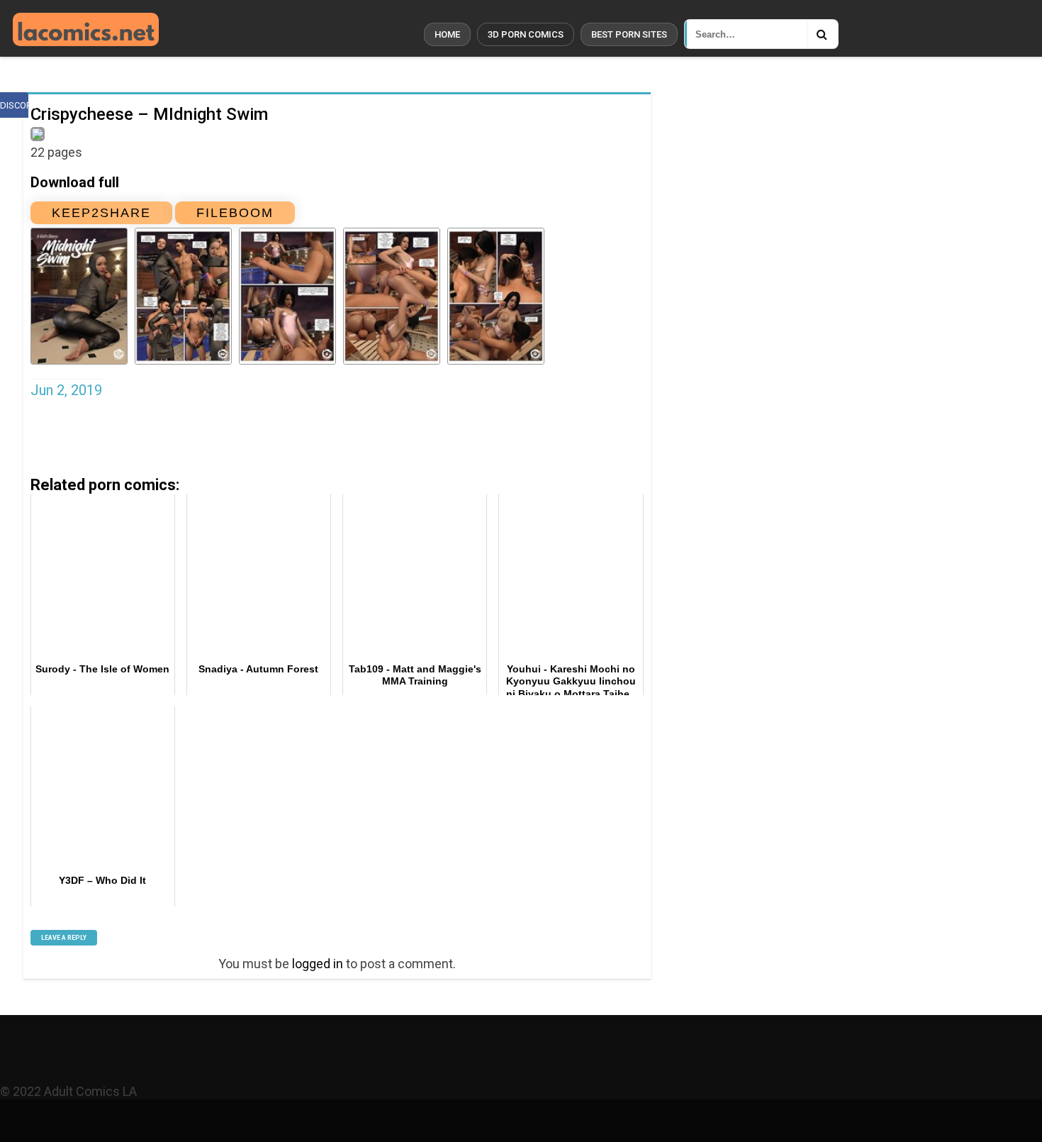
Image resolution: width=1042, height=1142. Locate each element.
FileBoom (235, 213)
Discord (14, 105)
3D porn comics (526, 34)
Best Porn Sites (629, 34)
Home (447, 34)
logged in (317, 963)
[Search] (822, 34)
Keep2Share (101, 213)
